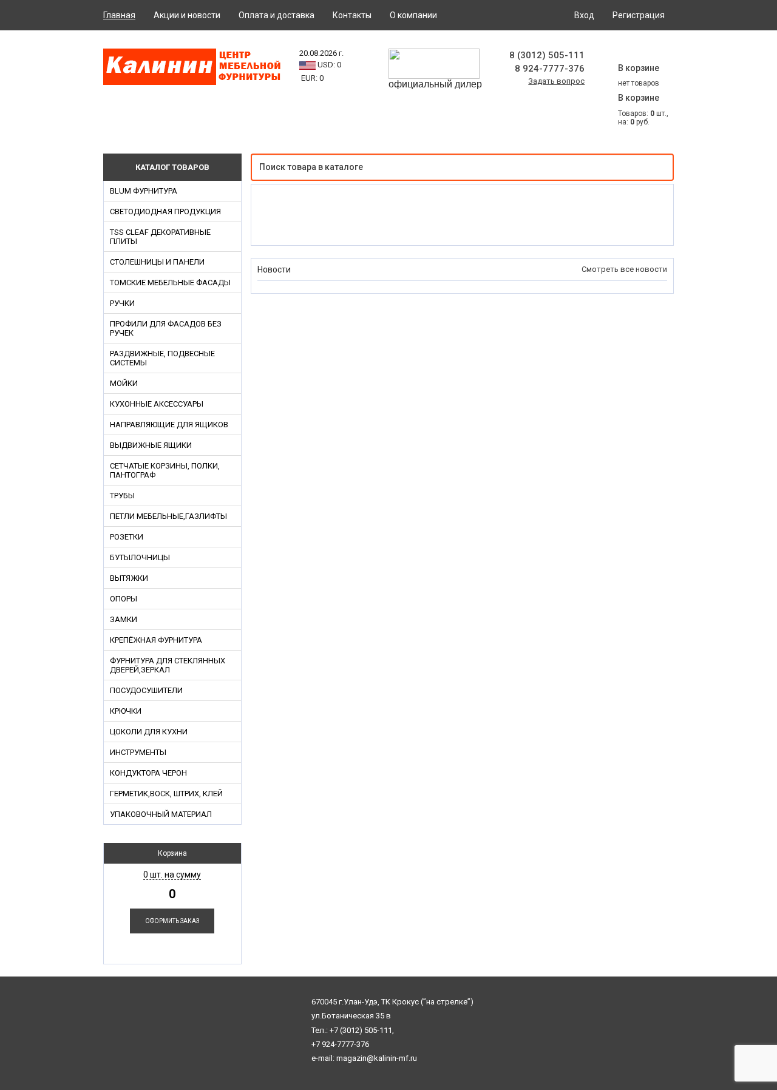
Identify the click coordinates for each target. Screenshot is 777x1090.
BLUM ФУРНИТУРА (143, 190)
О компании (413, 15)
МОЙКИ (124, 383)
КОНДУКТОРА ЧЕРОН (148, 772)
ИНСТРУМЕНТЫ (138, 752)
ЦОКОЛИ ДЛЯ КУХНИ (149, 731)
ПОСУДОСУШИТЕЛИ (146, 690)
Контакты (352, 15)
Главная (119, 15)
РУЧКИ (122, 303)
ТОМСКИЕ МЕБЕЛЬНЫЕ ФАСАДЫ (170, 282)
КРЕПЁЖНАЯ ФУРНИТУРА (156, 640)
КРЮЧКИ (125, 711)
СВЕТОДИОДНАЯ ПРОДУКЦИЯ (165, 211)
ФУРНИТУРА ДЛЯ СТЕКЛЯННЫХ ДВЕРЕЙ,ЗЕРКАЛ (167, 665)
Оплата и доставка (276, 15)
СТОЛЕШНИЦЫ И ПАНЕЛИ (157, 261)
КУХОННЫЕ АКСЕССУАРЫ (156, 403)
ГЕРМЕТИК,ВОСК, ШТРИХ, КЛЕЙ (166, 793)
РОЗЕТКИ (126, 536)
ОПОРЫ (123, 598)
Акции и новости (187, 15)
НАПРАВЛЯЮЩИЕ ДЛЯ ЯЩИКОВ (169, 424)
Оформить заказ (172, 921)
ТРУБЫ (122, 495)
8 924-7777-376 (550, 68)
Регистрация (638, 15)
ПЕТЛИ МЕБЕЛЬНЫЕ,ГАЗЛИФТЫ (168, 516)
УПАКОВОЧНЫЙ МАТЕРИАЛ (161, 814)
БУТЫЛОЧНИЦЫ (140, 557)
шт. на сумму (172, 874)
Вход (584, 15)
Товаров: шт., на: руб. (643, 109)
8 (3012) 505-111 (547, 55)
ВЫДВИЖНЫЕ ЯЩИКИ (151, 445)
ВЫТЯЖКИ (129, 578)
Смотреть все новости (624, 269)
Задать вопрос (556, 81)
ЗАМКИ (123, 619)
